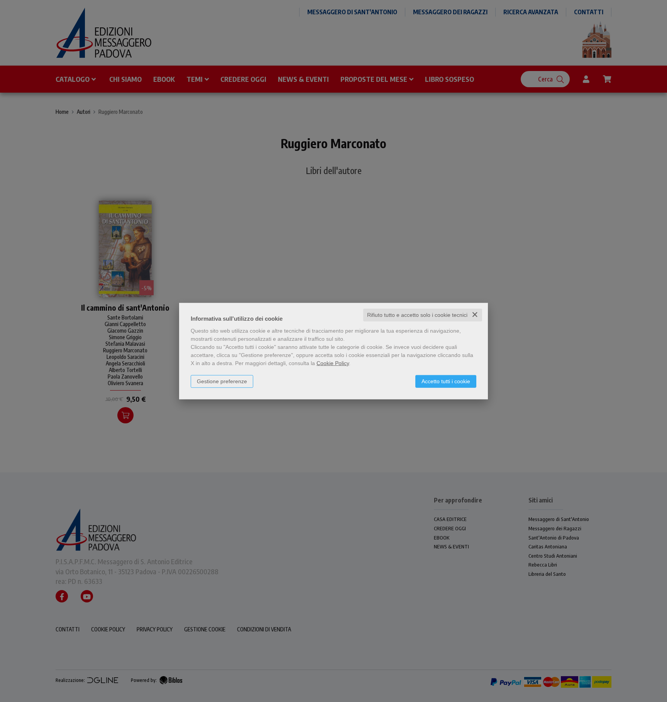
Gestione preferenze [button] (222, 381)
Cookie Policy (333, 363)
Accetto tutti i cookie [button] (446, 381)
